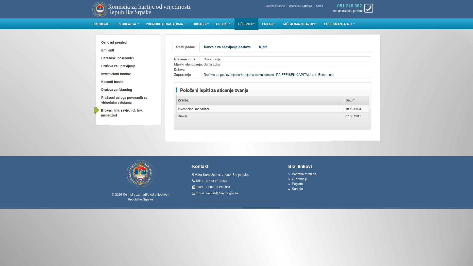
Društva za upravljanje (118, 66)
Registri (297, 183)
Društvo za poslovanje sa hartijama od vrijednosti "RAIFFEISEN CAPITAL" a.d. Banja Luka (269, 74)
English (318, 6)
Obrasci (199, 24)
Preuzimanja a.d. (338, 24)
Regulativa (127, 24)
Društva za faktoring (116, 89)
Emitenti (107, 50)
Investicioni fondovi (116, 73)
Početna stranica (275, 6)
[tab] (186, 47)
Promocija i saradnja (164, 24)
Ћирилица (293, 6)
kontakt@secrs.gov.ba (222, 193)
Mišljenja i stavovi (299, 24)
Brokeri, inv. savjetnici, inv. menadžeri (122, 112)
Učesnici (245, 24)
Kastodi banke (112, 81)
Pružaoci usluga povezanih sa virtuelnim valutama (124, 100)
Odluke (222, 24)
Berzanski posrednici (117, 58)
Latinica (307, 6)
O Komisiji (100, 24)
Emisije (268, 24)
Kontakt (297, 188)
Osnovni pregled (114, 42)
